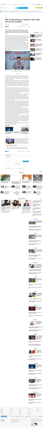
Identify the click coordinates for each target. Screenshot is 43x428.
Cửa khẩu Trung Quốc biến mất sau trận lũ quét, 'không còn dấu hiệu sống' (35, 241)
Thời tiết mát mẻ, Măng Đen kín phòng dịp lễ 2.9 (39, 279)
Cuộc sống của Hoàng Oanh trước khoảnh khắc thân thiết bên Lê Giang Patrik (39, 294)
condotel (18, 46)
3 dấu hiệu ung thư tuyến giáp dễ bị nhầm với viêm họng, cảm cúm (39, 351)
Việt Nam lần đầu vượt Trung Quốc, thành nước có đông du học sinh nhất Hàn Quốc (35, 327)
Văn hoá (20, 410)
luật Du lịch (7, 89)
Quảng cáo (16, 416)
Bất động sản (20, 168)
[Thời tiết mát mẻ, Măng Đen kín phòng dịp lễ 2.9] (32, 280)
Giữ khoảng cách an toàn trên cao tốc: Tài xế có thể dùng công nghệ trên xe (35, 385)
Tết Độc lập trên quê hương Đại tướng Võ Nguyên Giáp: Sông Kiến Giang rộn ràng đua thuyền (39, 266)
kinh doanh (16, 115)
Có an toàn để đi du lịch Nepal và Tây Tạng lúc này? (35, 287)
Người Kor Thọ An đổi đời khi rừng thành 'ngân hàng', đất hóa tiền (39, 222)
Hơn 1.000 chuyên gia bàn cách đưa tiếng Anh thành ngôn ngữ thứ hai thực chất (35, 330)
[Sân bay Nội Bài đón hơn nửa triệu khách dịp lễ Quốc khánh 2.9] (32, 251)
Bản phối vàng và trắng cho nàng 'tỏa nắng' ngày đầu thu (35, 403)
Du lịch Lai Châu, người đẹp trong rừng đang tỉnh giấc (35, 284)
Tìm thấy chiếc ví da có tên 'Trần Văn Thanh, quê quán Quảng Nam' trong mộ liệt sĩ (35, 229)
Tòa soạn (23, 416)
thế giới (13, 37)
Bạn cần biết (15, 4)
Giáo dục (35, 319)
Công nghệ (35, 363)
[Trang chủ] (0, 11)
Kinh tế (6, 17)
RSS (19, 416)
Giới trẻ (35, 305)
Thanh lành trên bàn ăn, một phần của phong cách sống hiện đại (39, 395)
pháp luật (13, 78)
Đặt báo (13, 416)
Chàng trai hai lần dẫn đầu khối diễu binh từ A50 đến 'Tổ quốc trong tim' (39, 308)
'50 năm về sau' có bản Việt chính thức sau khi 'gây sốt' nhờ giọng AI (35, 301)
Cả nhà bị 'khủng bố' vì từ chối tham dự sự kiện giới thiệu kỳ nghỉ (17, 148)
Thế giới (35, 233)
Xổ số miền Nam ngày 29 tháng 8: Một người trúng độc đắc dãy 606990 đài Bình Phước (35, 270)
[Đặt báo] (39, 8)
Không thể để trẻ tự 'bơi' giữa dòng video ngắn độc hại (35, 316)
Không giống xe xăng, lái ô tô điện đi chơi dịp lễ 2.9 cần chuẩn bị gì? (39, 380)
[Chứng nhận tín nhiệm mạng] (34, 424)
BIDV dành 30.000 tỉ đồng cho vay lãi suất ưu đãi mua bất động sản (35, 258)
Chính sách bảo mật (28, 416)
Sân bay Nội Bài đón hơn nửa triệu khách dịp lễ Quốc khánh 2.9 (39, 250)
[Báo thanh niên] (21, 7)
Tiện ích (18, 4)
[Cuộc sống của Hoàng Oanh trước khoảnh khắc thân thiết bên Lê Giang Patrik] (32, 295)
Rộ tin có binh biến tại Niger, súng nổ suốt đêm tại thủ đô (39, 236)
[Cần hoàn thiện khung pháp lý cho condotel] (10, 141)
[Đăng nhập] (41, 8)
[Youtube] (37, 4)
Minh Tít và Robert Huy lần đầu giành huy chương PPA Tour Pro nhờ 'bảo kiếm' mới (35, 345)
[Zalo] (41, 4)
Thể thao (35, 334)
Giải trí (35, 291)
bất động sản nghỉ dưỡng (8, 168)
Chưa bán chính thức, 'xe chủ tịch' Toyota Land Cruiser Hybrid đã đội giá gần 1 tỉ (35, 388)
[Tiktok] (40, 4)
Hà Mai (8, 24)
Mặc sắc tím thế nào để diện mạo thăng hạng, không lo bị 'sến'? (35, 400)
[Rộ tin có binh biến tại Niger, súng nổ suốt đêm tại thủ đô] (32, 237)
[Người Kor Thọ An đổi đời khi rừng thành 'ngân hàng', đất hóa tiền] (32, 222)
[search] (8, 8)
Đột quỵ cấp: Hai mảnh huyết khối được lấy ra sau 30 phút (35, 356)
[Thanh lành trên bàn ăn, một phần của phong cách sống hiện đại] (32, 395)
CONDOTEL (13, 168)
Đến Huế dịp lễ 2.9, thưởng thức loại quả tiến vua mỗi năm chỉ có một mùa (35, 273)
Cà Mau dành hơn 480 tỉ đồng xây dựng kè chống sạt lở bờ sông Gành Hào (35, 255)
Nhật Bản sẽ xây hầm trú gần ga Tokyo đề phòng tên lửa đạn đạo (35, 244)
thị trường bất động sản (19, 45)
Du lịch (23, 168)
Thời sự (2, 410)
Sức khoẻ (11, 410)
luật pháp (19, 80)
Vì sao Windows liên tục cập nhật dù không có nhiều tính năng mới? (35, 374)
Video (28, 413)
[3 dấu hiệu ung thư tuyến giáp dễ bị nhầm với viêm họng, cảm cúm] (32, 352)
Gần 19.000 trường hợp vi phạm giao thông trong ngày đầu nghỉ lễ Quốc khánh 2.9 (35, 226)
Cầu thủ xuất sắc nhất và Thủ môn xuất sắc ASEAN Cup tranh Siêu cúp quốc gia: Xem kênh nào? (39, 337)
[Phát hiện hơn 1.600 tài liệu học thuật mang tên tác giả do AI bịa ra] (32, 366)
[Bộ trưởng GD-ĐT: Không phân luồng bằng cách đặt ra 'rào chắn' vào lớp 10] (32, 323)
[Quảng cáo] (36, 8)
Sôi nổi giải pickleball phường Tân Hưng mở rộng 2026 (35, 342)
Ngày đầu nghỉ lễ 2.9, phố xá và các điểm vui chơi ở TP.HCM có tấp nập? (35, 313)
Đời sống (35, 262)
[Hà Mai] (6, 24)
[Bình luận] (1, 24)
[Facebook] (39, 4)
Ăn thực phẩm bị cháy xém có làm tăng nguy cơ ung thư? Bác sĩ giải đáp (35, 359)
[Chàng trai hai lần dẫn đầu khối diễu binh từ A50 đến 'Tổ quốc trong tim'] (32, 308)
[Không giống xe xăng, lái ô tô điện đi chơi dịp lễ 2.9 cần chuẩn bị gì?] (32, 381)
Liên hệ (21, 4)
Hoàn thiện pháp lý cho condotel (12, 145)
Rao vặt (38, 410)
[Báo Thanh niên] (4, 416)
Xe (35, 377)
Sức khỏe (35, 348)
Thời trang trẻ (35, 392)
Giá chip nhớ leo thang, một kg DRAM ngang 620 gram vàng (35, 371)
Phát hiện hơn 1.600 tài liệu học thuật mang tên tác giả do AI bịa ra (39, 366)
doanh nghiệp (22, 49)
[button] (1, 18)
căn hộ (16, 168)
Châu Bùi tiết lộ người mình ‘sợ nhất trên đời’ (35, 298)
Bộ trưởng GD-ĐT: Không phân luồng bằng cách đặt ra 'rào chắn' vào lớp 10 (39, 322)
